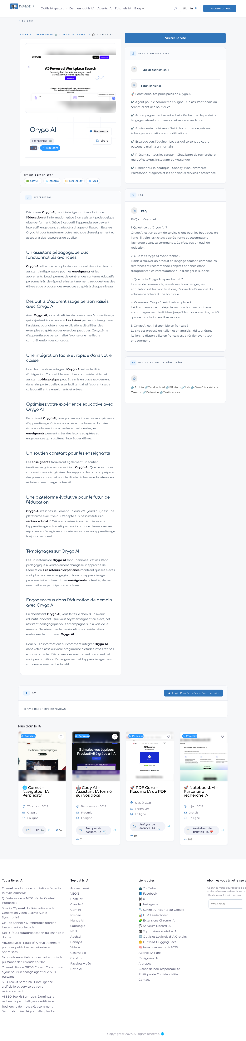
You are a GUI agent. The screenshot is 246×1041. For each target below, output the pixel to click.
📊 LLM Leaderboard (153, 915)
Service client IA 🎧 (79, 34)
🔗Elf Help (173, 387)
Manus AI (77, 920)
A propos (145, 963)
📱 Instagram (148, 904)
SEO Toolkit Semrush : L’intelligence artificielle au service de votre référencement (27, 986)
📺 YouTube (147, 888)
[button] (21, 789)
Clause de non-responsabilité (159, 969)
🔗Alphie (137, 387)
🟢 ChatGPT (33, 181)
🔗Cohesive (150, 392)
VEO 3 (74, 893)
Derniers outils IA (81, 8)
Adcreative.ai (79, 888)
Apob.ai (75, 936)
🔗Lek (185, 387)
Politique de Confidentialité (158, 974)
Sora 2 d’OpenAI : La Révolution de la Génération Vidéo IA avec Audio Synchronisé (28, 912)
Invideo (75, 915)
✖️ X (142, 899)
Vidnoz (75, 947)
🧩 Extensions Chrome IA (157, 920)
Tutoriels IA (123, 8)
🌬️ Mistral (52, 181)
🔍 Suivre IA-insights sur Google (161, 909)
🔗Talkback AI (155, 387)
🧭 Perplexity (73, 181)
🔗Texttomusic (170, 392)
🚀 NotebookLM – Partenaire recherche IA (201, 791)
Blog (137, 8)
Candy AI (76, 942)
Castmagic (78, 953)
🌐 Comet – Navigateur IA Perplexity (35, 791)
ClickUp (75, 958)
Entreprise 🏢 (47, 34)
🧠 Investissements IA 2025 (158, 947)
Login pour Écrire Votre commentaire (195, 693)
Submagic (77, 926)
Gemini (75, 909)
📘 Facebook (148, 893)
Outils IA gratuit (52, 8)
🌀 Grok (93, 181)
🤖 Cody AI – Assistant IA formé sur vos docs (94, 791)
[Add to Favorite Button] (61, 737)
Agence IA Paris (150, 953)
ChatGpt (76, 899)
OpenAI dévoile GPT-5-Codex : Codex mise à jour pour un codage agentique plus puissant (32, 971)
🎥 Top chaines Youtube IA (158, 931)
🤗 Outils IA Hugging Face (157, 942)
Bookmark (101, 131)
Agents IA (104, 8)
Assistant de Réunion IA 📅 (203, 830)
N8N (73, 931)
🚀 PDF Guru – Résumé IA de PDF (148, 789)
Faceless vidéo (80, 963)
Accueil (26, 34)
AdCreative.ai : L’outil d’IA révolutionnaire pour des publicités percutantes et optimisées (31, 947)
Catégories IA (148, 958)
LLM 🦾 (39, 829)
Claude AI (77, 904)
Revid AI (76, 969)
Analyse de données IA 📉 (96, 830)
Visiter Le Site (175, 38)
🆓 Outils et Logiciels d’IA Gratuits (163, 936)
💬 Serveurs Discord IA (155, 926)
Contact (144, 979)
